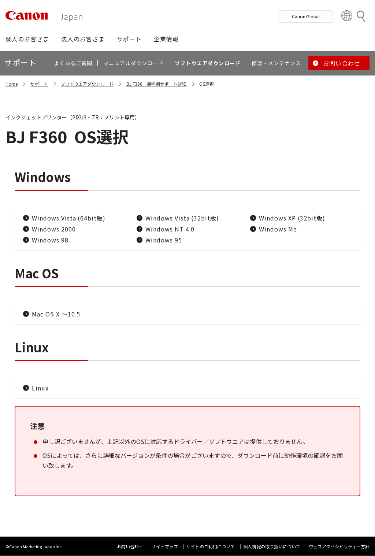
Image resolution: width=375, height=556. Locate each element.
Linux (40, 387)
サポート (39, 84)
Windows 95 (163, 240)
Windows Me (278, 229)
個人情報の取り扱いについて (271, 546)
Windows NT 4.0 (169, 229)
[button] (27, 39)
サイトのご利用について (210, 546)
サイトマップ (165, 546)
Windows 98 (50, 240)
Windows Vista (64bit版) (68, 218)
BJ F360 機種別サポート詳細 (156, 84)
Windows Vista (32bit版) (182, 218)
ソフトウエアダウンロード (87, 84)
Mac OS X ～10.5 (56, 313)
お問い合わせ (130, 546)
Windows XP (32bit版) (292, 218)
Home (11, 84)
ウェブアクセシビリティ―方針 (339, 546)
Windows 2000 (54, 229)
